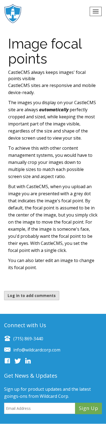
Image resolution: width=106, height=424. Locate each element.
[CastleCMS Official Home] (15, 13)
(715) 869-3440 (28, 339)
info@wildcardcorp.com (36, 350)
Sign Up (88, 408)
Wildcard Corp (54, 396)
